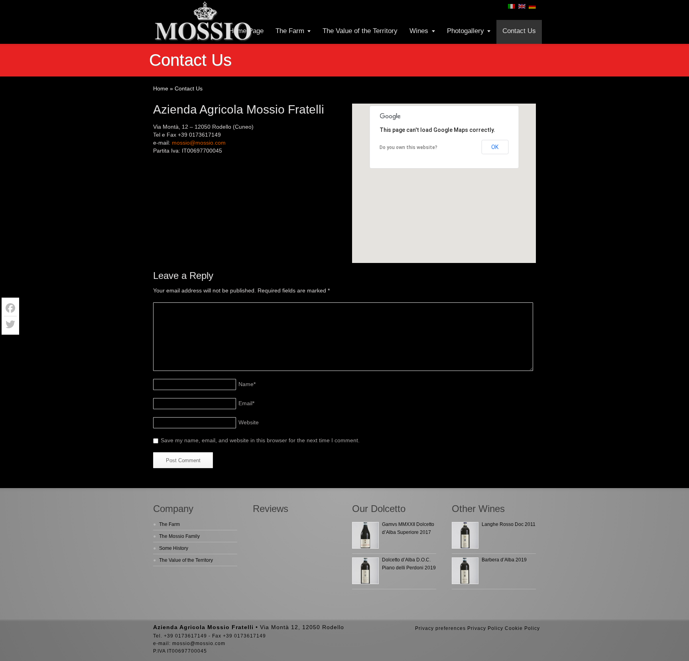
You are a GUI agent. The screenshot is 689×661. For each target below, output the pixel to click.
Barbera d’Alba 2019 (504, 560)
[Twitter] (10, 324)
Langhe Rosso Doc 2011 (508, 524)
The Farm (290, 31)
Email (246, 403)
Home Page (246, 31)
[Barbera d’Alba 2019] (465, 570)
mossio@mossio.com (199, 142)
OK (494, 147)
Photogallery (465, 31)
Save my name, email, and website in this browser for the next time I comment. (260, 440)
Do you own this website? (408, 147)
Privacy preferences (440, 628)
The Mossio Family (179, 536)
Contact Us (519, 31)
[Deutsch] (532, 6)
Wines (418, 31)
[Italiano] (511, 6)
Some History (173, 548)
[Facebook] (10, 308)
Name (247, 384)
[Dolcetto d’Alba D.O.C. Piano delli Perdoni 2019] (365, 570)
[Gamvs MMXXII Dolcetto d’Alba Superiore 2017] (365, 535)
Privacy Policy (485, 628)
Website (248, 422)
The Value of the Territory (360, 31)
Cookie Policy (522, 628)
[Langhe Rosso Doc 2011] (465, 535)
